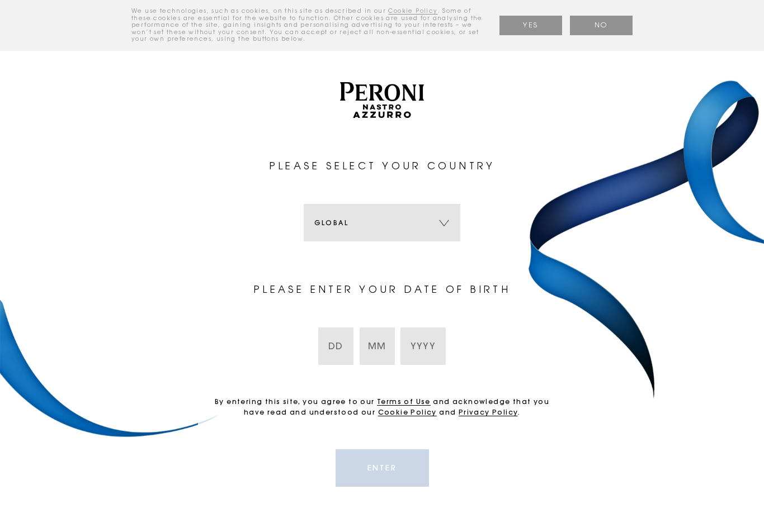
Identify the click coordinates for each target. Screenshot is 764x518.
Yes (530, 25)
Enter (382, 468)
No (601, 25)
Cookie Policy (412, 11)
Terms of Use (404, 401)
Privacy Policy (488, 412)
